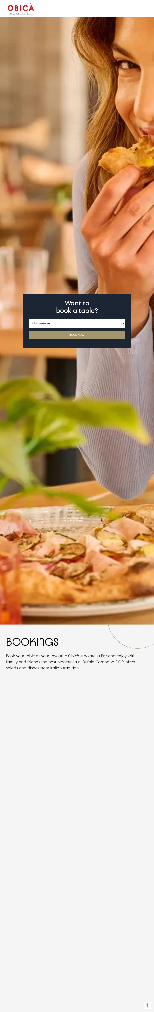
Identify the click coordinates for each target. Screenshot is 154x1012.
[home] (21, 9)
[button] (141, 8)
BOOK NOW (76, 334)
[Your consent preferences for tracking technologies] (147, 1005)
